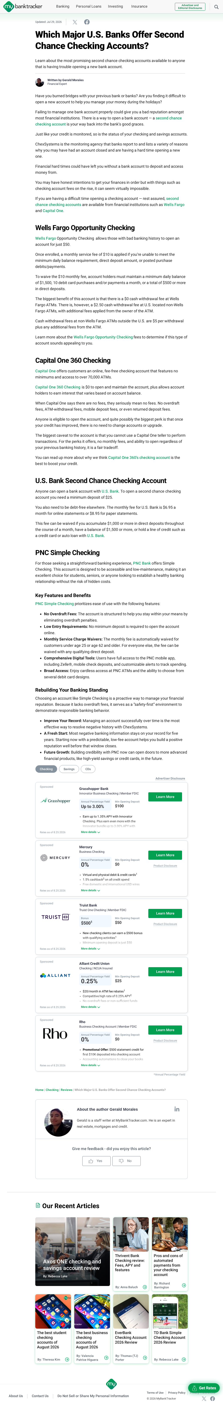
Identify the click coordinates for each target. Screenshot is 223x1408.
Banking (62, 6)
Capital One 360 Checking (57, 387)
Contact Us (40, 1396)
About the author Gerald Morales (107, 1109)
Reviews (66, 1090)
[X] (204, 1398)
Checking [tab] (46, 769)
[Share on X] (75, 22)
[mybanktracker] (21, 6)
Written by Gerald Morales (65, 80)
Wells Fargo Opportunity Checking (103, 337)
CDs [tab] (88, 769)
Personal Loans (88, 6)
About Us (16, 1396)
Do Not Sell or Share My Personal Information (93, 1396)
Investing (115, 6)
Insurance (139, 6)
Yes (99, 1161)
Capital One (53, 210)
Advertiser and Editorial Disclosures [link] (190, 7)
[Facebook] (212, 1398)
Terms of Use (155, 1392)
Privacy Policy (176, 1392)
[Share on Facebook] (87, 21)
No (129, 1161)
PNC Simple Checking (54, 603)
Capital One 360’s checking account (139, 457)
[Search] (216, 6)
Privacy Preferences (202, 1392)
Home (39, 1090)
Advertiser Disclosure (170, 778)
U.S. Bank (110, 491)
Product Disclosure (165, 865)
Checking (52, 1090)
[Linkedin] (177, 1109)
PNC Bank (142, 563)
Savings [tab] (69, 769)
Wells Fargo (174, 204)
